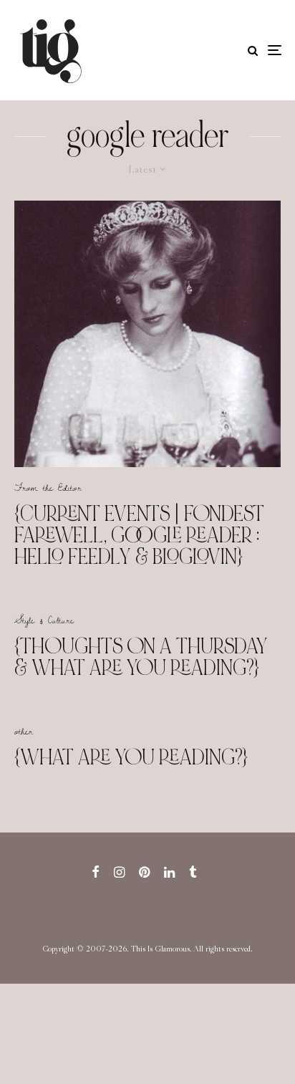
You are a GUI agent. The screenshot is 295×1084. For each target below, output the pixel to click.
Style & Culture (44, 619)
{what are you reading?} (131, 757)
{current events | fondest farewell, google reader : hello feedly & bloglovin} (139, 535)
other (23, 730)
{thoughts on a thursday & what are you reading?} (141, 656)
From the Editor (48, 487)
